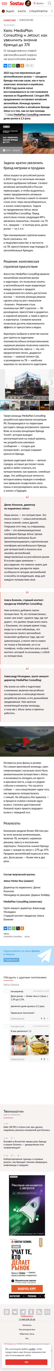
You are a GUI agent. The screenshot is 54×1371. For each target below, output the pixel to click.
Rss (27, 1338)
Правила (14, 984)
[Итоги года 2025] (28, 3)
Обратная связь (27, 1334)
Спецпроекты (38, 11)
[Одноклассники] (22, 66)
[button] (51, 371)
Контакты (27, 1325)
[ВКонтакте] (5, 66)
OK (26, 1362)
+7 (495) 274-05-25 (27, 1319)
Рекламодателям (27, 1330)
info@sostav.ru (27, 1316)
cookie (32, 1349)
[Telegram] (9, 66)
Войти (7, 984)
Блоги (22, 11)
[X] (18, 66)
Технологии (14, 1111)
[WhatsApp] (14, 66)
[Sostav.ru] (17, 3)
